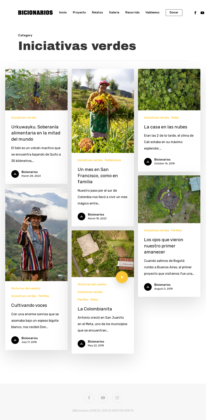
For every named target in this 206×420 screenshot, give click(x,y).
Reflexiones (113, 160)
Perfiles (176, 230)
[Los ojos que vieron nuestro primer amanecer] (169, 236)
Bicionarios (30, 172)
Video (175, 117)
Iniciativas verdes (23, 117)
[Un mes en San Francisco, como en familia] (103, 147)
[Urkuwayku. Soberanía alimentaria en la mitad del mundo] (36, 126)
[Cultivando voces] (36, 269)
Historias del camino (25, 288)
